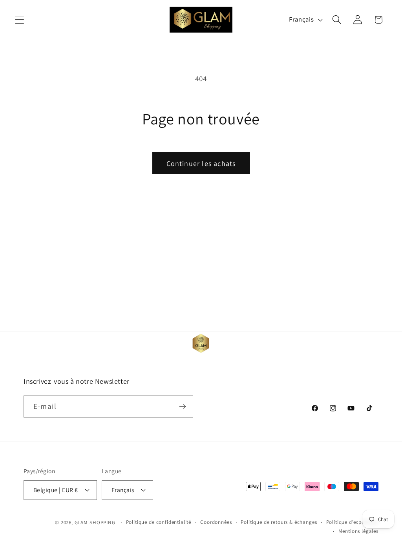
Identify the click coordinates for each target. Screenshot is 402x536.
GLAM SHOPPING (95, 522)
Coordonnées (216, 522)
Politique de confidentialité (159, 522)
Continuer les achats (201, 163)
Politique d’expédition (352, 522)
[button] (19, 19)
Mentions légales (358, 531)
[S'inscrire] (182, 406)
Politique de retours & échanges (279, 522)
